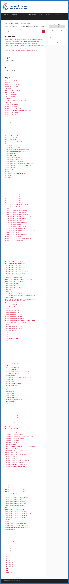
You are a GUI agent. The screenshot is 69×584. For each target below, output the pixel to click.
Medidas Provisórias (9, 391)
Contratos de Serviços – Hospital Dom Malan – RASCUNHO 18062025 (19, 163)
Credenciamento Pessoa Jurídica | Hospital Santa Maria (16, 196)
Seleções (22, 14)
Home (6, 344)
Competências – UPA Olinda (11, 106)
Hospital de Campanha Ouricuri (11, 352)
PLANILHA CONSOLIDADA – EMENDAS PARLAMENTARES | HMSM (19, 411)
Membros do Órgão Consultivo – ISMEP (13, 399)
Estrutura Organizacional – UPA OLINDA (13, 314)
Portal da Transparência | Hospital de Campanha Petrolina (17, 417)
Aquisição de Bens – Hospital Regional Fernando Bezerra (17, 80)
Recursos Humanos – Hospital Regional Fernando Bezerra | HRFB (19, 436)
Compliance (7, 116)
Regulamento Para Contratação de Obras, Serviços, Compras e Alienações (20, 446)
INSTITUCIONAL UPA (9, 381)
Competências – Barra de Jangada (12, 104)
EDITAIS (7, 275)
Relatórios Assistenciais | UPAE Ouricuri (13, 483)
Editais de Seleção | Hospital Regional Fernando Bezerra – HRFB (18, 279)
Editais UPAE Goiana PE (10, 291)
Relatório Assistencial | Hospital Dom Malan (14, 450)
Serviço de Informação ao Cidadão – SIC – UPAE (15, 517)
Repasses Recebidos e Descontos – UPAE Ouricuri (15, 505)
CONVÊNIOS (8, 175)
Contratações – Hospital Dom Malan (12, 120)
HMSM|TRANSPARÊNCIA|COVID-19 (12, 342)
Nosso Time (7, 403)
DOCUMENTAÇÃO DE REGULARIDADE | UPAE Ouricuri (16, 271)
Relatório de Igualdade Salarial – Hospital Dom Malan (16, 464)
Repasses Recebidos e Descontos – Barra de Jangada (16, 497)
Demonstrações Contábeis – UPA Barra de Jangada (16, 210)
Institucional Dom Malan (10, 375)
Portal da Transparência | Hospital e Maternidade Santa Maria (18, 418)
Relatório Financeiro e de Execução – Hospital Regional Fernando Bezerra (20, 468)
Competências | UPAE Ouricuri (11, 114)
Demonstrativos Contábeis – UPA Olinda (13, 224)
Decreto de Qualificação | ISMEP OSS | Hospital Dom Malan (17, 204)
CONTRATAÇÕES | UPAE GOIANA (12, 127)
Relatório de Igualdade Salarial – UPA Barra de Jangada (17, 460)
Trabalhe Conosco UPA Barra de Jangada (13, 533)
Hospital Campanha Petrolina (11, 348)
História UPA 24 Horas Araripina (11, 330)
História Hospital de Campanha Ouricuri (13, 326)
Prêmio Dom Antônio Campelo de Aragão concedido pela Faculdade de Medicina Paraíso (24, 39)
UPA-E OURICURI (9, 562)
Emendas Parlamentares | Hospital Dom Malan (15, 302)
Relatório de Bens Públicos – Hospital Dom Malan (15, 454)
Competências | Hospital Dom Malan (13, 108)
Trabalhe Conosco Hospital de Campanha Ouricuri (15, 523)
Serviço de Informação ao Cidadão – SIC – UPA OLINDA (17, 515)
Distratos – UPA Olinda (10, 253)
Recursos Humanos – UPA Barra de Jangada (14, 438)
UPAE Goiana (8, 568)
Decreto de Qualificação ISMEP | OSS (13, 206)
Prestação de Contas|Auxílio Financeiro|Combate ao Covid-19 (18, 428)
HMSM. (6, 340)
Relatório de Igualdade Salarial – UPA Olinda (14, 462)
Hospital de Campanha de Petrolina (12, 350)
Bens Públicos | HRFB (9, 92)
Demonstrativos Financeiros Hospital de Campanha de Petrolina (18, 238)
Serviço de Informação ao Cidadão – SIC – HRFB (15, 511)
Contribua (7, 171)
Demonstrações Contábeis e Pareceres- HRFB (15, 220)
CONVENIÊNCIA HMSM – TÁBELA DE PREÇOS (15, 173)
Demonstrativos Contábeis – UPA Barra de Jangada (16, 222)
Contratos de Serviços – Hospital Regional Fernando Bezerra (18, 165)
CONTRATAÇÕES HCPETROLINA (12, 131)
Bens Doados (8, 88)
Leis (6, 389)
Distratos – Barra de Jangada (11, 246)
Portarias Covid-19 (9, 426)
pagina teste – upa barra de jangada (12, 407)
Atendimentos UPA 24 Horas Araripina (13, 84)
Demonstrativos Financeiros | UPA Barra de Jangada (16, 234)
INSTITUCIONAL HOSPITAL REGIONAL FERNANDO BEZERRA (18, 377)
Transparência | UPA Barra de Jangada (13, 544)
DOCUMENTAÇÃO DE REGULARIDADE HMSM (15, 273)
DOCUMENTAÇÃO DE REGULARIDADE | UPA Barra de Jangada (18, 265)
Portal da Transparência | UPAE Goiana (13, 420)
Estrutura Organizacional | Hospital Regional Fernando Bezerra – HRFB (20, 320)
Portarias (7, 424)
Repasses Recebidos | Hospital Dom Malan (14, 495)
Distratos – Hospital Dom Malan (11, 248)
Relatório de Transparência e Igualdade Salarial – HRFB (16, 466)
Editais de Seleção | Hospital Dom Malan (13, 277)
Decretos (7, 208)
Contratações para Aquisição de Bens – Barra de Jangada (17, 137)
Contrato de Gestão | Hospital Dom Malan (14, 141)
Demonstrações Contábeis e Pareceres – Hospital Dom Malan (18, 216)
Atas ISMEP (7, 82)
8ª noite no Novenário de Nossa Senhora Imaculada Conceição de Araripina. (21, 43)
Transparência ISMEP (9, 548)
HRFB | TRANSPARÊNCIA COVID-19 (12, 367)
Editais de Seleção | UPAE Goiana (12, 285)
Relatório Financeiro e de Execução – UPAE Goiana (16, 472)
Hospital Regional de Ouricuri (11, 363)
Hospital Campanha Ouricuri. (11, 346)
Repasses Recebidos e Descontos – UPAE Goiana (15, 503)
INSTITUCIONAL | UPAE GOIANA (12, 373)
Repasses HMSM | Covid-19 (11, 493)
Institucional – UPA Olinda (10, 369)
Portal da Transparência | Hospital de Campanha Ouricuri (17, 415)
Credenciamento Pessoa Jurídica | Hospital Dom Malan (16, 192)
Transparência (14, 14)
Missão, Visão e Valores (10, 401)
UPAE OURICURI (8, 572)
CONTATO (7, 118)
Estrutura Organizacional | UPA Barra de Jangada (15, 322)
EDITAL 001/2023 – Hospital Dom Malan (13, 293)
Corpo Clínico (8, 183)
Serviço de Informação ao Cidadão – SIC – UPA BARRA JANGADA (18, 513)
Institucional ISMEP (9, 379)
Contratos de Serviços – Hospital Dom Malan (14, 161)
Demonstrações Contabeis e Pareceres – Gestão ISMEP (17, 214)
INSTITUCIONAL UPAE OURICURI (12, 385)
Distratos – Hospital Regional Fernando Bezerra (15, 250)
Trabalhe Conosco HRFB (10, 529)
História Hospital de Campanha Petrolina (13, 328)
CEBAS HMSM (8, 98)
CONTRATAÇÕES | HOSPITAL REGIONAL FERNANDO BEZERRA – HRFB (20, 122)
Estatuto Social (8, 308)
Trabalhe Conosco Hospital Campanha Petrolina (15, 521)
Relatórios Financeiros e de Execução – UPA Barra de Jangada (18, 489)
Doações (58, 14)
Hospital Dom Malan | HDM (11, 354)
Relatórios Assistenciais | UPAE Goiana (13, 481)
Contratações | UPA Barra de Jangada (13, 124)
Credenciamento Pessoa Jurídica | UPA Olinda (15, 200)
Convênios (7, 177)
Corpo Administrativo (9, 181)
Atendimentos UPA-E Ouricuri (11, 86)
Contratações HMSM (9, 133)
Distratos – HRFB (8, 252)
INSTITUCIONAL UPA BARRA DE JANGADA (14, 383)
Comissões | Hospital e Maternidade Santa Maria (15, 100)
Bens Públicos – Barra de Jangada (12, 90)
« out (57, 42)
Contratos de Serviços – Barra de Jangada (14, 159)
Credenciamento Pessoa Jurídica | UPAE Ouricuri (15, 202)
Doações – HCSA (8, 259)
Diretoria (7, 244)
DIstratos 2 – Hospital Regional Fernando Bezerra (15, 257)
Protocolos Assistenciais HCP (11, 432)
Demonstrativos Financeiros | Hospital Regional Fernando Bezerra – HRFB (20, 230)
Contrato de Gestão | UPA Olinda (12, 145)
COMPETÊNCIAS (8, 102)
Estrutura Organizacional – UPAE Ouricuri (13, 316)
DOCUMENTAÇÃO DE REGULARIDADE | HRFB (15, 263)
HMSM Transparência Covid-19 (11, 338)
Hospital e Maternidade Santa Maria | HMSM (14, 359)
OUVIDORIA (7, 405)
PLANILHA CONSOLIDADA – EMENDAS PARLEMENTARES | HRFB (19, 413)
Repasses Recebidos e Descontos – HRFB (14, 499)
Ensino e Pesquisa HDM (10, 306)
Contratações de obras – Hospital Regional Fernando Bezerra (18, 129)
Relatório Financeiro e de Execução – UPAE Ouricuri (16, 474)
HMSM (6, 332)
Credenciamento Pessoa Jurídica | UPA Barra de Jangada (17, 198)
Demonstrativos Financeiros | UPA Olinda (13, 236)
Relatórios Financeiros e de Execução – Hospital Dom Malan (18, 485)
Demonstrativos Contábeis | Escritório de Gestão (15, 226)
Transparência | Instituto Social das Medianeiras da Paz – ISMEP (18, 543)
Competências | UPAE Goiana (11, 112)
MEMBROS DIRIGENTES (10, 393)
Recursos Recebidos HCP (10, 444)
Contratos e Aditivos (9, 169)
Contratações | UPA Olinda (10, 126)
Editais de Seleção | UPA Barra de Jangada (14, 281)
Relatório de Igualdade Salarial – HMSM (13, 456)
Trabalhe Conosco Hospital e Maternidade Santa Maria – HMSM (18, 527)
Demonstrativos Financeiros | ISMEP (12, 232)
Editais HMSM (8, 289)
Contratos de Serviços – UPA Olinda (12, 167)
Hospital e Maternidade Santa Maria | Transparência (16, 361)
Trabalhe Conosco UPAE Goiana (12, 539)
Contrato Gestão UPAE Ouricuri (11, 153)
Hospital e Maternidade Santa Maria (12, 357)
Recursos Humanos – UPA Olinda (12, 440)
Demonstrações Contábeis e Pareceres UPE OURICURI (16, 218)
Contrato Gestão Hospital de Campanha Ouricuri (15, 151)
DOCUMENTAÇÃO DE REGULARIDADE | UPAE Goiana (16, 269)
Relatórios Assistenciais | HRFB (11, 476)
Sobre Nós (7, 519)
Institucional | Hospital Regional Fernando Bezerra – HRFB (17, 371)
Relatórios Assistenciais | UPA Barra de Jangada (15, 478)
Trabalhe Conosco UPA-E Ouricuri (12, 537)
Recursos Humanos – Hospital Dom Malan (14, 434)
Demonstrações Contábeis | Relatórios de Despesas (16, 212)
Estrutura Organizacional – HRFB (12, 310)
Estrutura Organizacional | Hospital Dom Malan (15, 318)
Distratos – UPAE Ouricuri (10, 255)
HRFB (6, 365)
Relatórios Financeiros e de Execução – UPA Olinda (16, 491)
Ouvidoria (5, 18)
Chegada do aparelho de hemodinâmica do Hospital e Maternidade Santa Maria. (22, 41)
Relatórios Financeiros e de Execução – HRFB (14, 487)
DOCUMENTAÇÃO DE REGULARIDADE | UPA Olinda (16, 267)
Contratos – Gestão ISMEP (10, 155)
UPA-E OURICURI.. (9, 566)
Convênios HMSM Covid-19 (11, 179)
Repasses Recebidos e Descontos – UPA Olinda (15, 501)
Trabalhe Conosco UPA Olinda (11, 535)
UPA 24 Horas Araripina (10, 554)
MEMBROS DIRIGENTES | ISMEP (12, 395)
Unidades (7, 552)
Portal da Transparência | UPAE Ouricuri (13, 422)
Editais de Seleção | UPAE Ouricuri (12, 287)
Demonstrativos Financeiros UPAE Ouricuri (14, 242)
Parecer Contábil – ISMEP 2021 (11, 409)
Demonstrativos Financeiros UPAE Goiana (14, 240)
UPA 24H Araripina (9, 556)
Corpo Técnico (8, 185)
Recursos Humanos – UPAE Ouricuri (12, 442)
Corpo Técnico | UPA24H (10, 187)
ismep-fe (7, 387)
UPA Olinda (7, 560)
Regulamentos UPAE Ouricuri (11, 448)
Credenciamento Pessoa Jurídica (35, 14)
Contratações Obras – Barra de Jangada (13, 135)
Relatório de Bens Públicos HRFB (12, 452)
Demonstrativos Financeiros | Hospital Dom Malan (15, 228)
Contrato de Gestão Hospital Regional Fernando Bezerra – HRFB (18, 149)
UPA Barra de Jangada (10, 558)
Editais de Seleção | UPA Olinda (11, 283)
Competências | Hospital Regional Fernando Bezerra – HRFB (18, 110)
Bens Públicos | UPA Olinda (11, 94)
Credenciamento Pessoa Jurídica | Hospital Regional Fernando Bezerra (20, 194)
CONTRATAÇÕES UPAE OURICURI (12, 139)
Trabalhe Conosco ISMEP (10, 531)
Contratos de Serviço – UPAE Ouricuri (13, 157)
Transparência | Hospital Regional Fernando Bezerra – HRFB (17, 541)
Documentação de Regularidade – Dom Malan (15, 261)
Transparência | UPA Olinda (11, 546)
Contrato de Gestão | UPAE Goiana (12, 147)
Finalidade (7, 324)
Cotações (7, 189)
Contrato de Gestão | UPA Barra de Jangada (14, 143)
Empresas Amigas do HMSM (11, 304)
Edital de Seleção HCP (10, 297)
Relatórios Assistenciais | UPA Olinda (12, 480)
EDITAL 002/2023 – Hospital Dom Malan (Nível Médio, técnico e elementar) (21, 295)
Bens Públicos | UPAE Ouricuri (11, 96)
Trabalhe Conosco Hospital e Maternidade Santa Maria (16, 525)
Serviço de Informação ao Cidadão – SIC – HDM (15, 509)
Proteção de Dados (49, 14)
